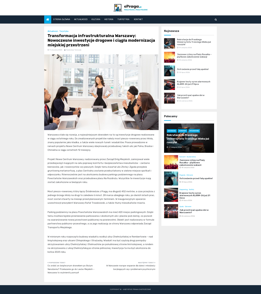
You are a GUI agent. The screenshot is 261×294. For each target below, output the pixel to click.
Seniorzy (182, 131)
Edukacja (172, 131)
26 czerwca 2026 (188, 216)
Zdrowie (190, 175)
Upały (181, 206)
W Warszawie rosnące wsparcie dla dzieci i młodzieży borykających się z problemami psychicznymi (130, 267)
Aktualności (81, 19)
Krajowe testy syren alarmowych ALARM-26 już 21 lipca (193, 82)
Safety (191, 189)
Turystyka (123, 19)
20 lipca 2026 (186, 200)
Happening (183, 189)
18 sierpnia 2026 (187, 167)
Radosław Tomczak (73, 50)
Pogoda (182, 175)
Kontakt (138, 19)
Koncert (182, 157)
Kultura (96, 19)
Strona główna (61, 19)
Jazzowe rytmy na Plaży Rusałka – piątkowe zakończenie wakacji (194, 55)
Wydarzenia (194, 131)
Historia (108, 19)
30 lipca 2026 (186, 182)
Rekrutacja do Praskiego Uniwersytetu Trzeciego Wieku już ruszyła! (194, 42)
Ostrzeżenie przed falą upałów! (193, 69)
